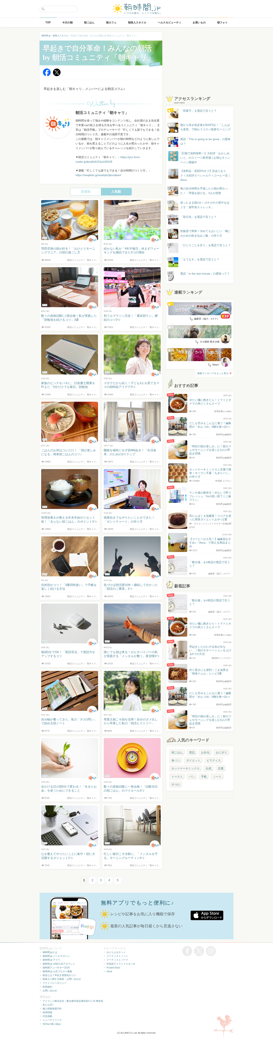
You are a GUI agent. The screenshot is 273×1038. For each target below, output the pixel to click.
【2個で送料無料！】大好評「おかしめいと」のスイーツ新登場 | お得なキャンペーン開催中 (205, 158)
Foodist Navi (113, 967)
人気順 (116, 191)
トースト (177, 776)
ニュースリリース (52, 1020)
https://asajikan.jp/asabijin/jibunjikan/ (98, 175)
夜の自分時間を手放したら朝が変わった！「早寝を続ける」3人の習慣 (204, 190)
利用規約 (47, 986)
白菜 (208, 768)
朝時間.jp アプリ (51, 959)
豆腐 (220, 768)
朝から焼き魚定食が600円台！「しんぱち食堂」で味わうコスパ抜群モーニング (205, 127)
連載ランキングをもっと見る (212, 373)
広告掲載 (47, 1016)
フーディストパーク (117, 959)
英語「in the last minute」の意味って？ (205, 273)
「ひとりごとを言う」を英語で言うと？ (205, 245)
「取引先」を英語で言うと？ (198, 216)
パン (192, 776)
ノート (217, 776)
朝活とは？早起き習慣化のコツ (59, 975)
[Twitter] (57, 75)
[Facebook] (47, 75)
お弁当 (205, 752)
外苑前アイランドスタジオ (121, 963)
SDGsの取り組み (52, 1024)
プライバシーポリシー (55, 983)
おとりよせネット (116, 952)
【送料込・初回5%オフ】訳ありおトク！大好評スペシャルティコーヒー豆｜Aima (205, 175)
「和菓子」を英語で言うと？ (198, 110)
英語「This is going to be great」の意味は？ (205, 141)
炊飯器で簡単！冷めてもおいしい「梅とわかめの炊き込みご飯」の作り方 (202, 233)
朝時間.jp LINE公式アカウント (59, 963)
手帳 (204, 776)
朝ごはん (177, 752)
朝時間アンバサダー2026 (56, 967)
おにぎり (221, 752)
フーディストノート (117, 956)
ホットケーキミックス (185, 768)
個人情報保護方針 (52, 1008)
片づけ (175, 784)
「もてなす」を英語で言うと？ (199, 259)
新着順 (86, 191)
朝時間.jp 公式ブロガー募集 (57, 971)
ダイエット (193, 760)
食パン (175, 760)
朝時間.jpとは (50, 952)
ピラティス (214, 760)
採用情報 (47, 1012)
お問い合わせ (50, 990)
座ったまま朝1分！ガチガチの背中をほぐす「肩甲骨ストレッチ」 (204, 205)
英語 (192, 752)
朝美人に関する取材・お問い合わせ (62, 979)
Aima (109, 971)
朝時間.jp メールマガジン (56, 956)
